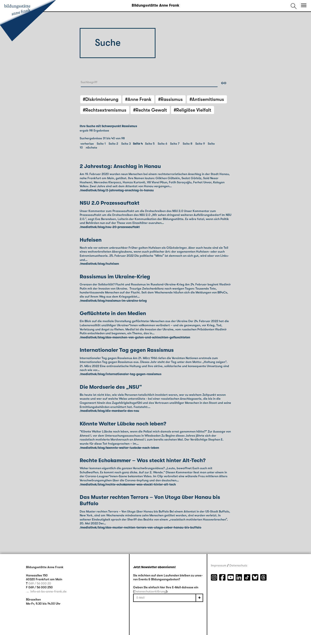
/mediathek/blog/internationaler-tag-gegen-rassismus (120, 374)
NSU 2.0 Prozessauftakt (109, 203)
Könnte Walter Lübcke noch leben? (123, 424)
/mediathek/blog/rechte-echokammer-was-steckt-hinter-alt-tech (128, 484)
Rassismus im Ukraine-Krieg (115, 276)
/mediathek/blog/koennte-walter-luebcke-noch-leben (119, 448)
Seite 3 (126, 143)
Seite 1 (101, 143)
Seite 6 (162, 143)
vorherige (87, 143)
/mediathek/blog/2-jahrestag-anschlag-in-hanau (117, 190)
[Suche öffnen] (294, 6)
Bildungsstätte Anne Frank (155, 5)
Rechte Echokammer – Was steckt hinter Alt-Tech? (143, 460)
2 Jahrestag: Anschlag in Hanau (120, 166)
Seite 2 (113, 143)
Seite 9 (200, 143)
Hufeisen (91, 240)
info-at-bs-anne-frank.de (48, 591)
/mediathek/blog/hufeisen (99, 263)
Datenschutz (238, 565)
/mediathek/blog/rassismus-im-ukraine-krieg (113, 300)
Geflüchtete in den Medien (113, 313)
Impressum (218, 565)
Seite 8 (187, 143)
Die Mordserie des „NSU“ (111, 387)
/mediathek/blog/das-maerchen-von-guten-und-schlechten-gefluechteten (135, 337)
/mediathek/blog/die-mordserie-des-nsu (109, 411)
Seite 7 (175, 143)
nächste (91, 147)
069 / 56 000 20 (39, 583)
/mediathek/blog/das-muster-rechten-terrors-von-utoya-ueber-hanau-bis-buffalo (140, 527)
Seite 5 (150, 143)
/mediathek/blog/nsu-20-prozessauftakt (110, 227)
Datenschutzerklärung (150, 591)
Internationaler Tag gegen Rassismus (127, 350)
